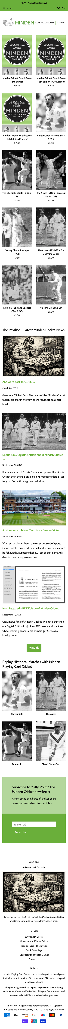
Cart (63, 8)
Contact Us (34, 959)
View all (34, 647)
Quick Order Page (34, 950)
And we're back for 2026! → (19, 381)
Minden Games (25, 1009)
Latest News (34, 861)
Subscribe (20, 832)
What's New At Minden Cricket (34, 941)
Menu (9, 8)
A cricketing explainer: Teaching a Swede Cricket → (32, 530)
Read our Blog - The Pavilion (34, 945)
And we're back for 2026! (34, 867)
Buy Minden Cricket (34, 936)
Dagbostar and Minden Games (34, 954)
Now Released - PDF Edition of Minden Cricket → (32, 608)
